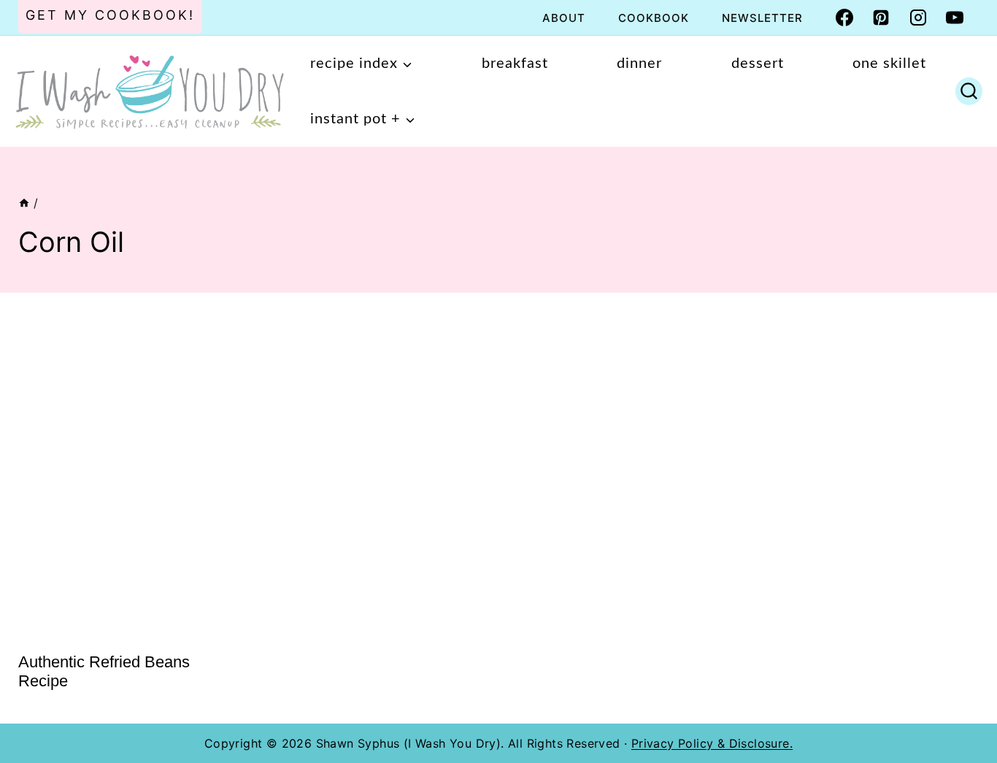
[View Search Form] (968, 91)
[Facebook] (844, 17)
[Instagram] (918, 17)
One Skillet (889, 63)
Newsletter (762, 18)
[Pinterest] (880, 17)
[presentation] (127, 474)
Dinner (639, 63)
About (563, 18)
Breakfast (515, 63)
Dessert (757, 63)
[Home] (24, 203)
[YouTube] (954, 17)
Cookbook (653, 18)
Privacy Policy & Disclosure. (712, 743)
